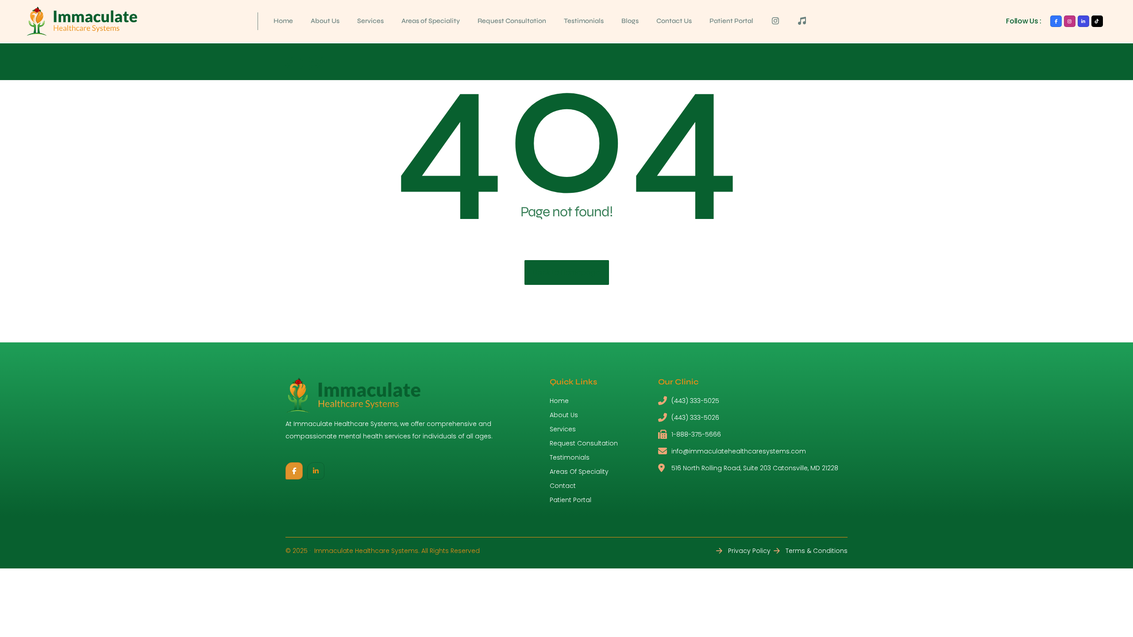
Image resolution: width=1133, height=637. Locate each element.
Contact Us (674, 21)
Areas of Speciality (430, 21)
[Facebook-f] (1056, 21)
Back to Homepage (566, 272)
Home (283, 21)
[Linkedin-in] (1083, 21)
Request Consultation (512, 21)
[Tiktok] (1097, 21)
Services (370, 21)
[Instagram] (1069, 21)
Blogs (630, 21)
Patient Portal (731, 21)
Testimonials (584, 21)
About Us (325, 21)
